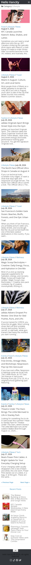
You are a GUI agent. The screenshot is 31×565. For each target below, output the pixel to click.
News (18, 27)
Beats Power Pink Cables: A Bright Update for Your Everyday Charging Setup (14, 460)
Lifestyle (10, 27)
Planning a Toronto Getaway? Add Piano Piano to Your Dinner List (19, 529)
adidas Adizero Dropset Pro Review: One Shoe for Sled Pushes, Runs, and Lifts (14, 315)
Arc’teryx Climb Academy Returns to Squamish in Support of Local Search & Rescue (19, 519)
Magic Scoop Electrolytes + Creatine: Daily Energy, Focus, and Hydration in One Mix (15, 265)
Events (4, 356)
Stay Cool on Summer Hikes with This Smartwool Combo (19, 539)
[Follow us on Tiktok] (14, 560)
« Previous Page (7, 482)
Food (3, 27)
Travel (19, 75)
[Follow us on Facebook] (17, 560)
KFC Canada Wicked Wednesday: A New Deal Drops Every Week (19, 508)
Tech (18, 452)
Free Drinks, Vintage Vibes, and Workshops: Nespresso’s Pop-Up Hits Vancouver (14, 363)
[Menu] (29, 2)
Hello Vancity (10, 2)
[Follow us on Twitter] (20, 560)
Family (11, 404)
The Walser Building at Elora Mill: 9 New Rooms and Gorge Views (19, 498)
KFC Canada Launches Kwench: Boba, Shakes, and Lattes (14, 34)
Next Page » (25, 482)
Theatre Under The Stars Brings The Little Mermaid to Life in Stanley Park (15, 412)
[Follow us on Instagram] (11, 560)
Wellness (20, 257)
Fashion (4, 118)
